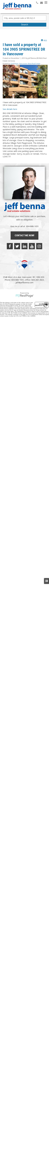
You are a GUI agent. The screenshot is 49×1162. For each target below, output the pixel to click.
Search (24, 24)
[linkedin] (24, 246)
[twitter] (17, 246)
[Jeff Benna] (17, 11)
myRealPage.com (24, 296)
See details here (10, 109)
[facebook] (10, 246)
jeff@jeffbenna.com (24, 282)
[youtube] (32, 246)
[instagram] (39, 246)
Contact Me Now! (24, 235)
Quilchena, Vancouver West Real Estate (25, 63)
